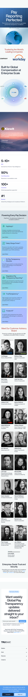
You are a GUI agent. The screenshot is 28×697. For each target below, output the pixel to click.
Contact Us (11, 572)
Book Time (17, 632)
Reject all (20, 694)
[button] (3, 147)
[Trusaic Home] (6, 642)
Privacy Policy (16, 691)
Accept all (8, 694)
